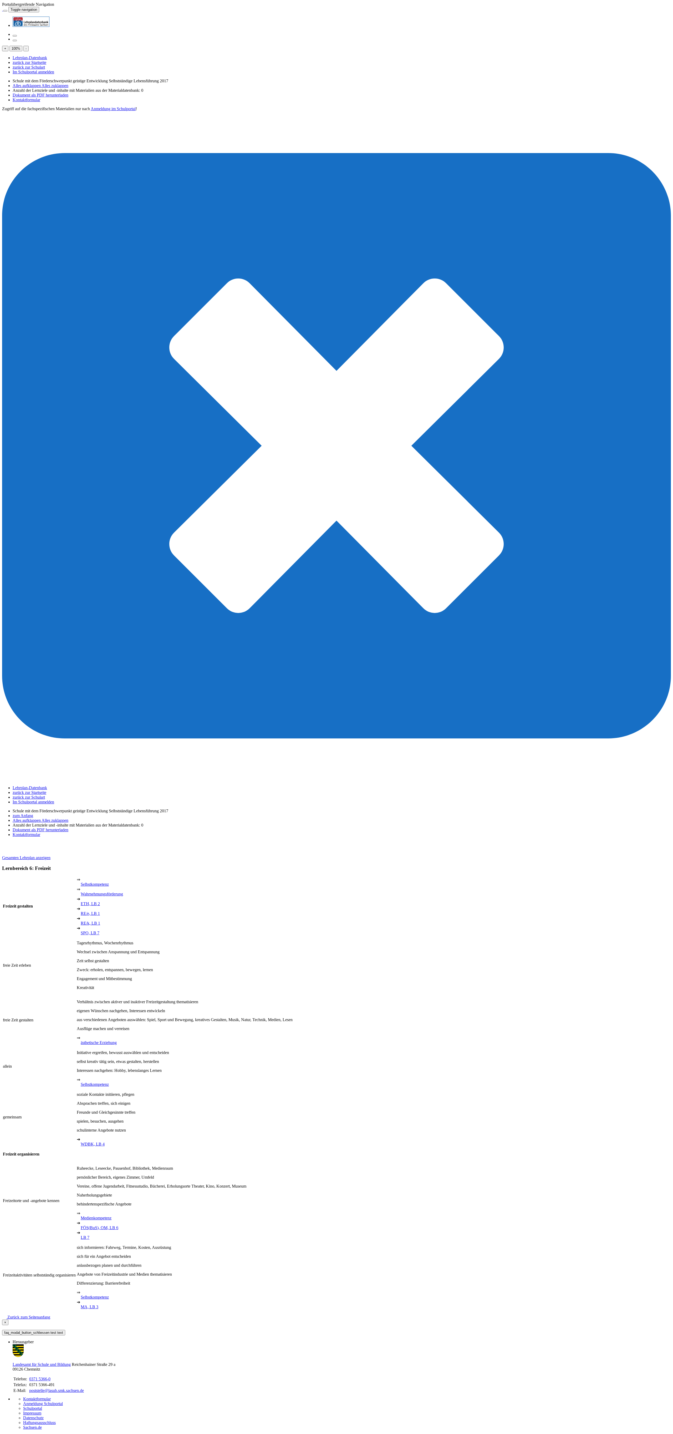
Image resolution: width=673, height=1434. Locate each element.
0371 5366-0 (39, 1379)
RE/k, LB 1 (90, 923)
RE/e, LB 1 (90, 913)
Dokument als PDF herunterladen (40, 95)
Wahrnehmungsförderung (102, 894)
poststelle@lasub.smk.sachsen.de (56, 1390)
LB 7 (85, 1237)
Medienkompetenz (96, 1218)
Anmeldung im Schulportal (113, 109)
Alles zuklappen (55, 85)
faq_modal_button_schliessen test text (33, 1333)
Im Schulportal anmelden (33, 72)
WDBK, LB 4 (93, 1144)
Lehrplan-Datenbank (30, 57)
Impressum (32, 1413)
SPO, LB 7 (90, 933)
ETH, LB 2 (90, 903)
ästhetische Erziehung (99, 1042)
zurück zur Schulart (29, 67)
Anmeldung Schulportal (43, 1403)
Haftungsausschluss (39, 1422)
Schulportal (32, 1408)
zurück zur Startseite (29, 62)
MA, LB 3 (89, 1307)
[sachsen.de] (2, 9)
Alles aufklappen (27, 85)
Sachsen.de (32, 1427)
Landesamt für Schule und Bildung (42, 1364)
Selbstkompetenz (95, 884)
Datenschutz (33, 1418)
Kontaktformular (26, 100)
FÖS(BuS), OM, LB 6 (99, 1227)
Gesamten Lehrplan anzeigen (26, 857)
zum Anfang (23, 815)
